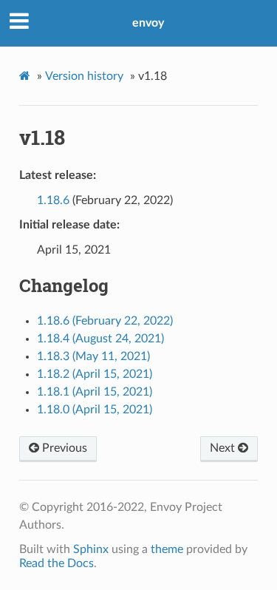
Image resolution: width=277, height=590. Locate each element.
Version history (84, 76)
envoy (148, 23)
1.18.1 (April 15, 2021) (94, 392)
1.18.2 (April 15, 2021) (94, 374)
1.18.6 (53, 200)
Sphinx (91, 549)
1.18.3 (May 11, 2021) (93, 356)
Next (224, 448)
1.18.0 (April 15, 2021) (94, 410)
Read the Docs (56, 563)
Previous (63, 448)
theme (167, 549)
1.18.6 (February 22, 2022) (105, 321)
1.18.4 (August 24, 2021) (100, 339)
